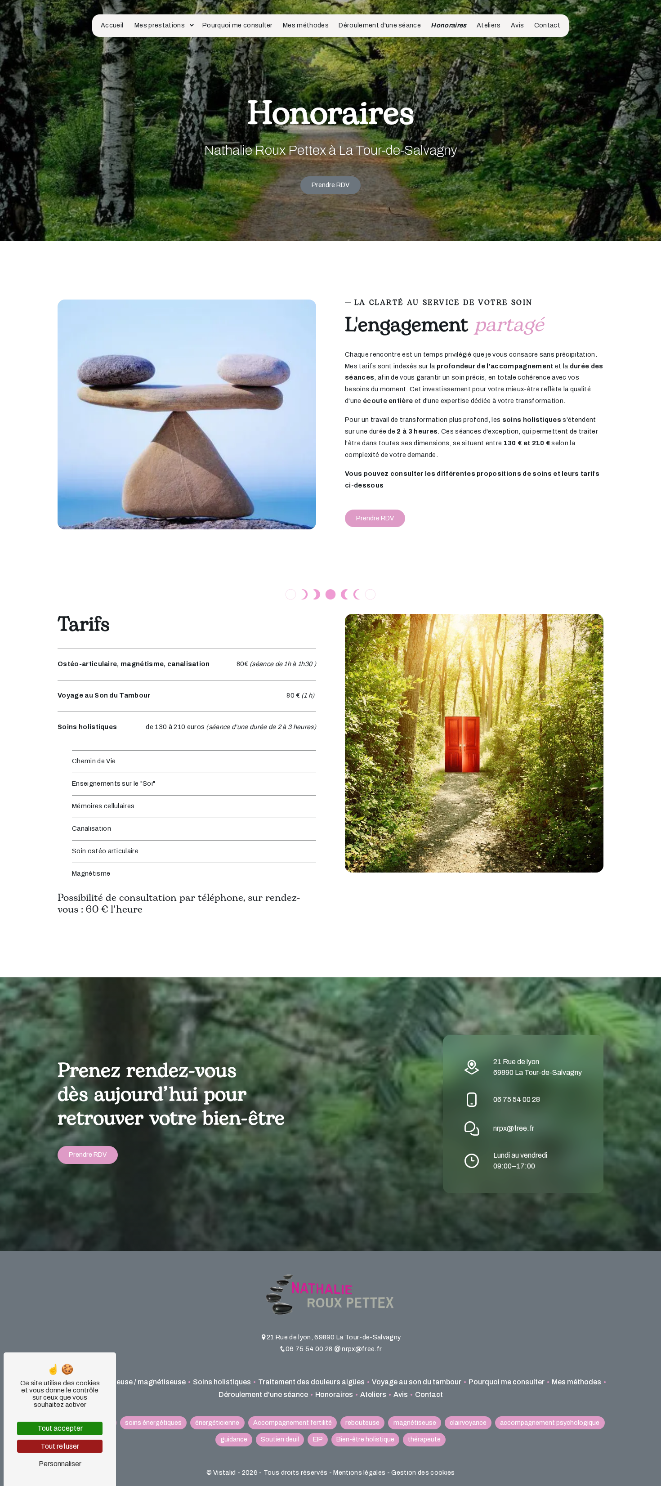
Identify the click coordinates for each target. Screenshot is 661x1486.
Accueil (112, 25)
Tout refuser (59, 1446)
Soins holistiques (222, 1382)
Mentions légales (359, 1472)
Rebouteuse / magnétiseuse (139, 1382)
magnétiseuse (414, 1422)
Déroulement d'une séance (380, 25)
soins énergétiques (153, 1422)
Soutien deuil (280, 1439)
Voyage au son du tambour (416, 1382)
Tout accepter (60, 1428)
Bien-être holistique (365, 1439)
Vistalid (225, 1472)
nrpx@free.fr (513, 1128)
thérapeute (424, 1439)
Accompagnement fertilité (292, 1422)
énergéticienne (217, 1422)
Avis (517, 25)
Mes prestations (159, 25)
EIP (318, 1439)
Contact (547, 25)
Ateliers (489, 25)
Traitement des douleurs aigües (311, 1382)
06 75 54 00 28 (516, 1099)
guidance (233, 1439)
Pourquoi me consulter (237, 25)
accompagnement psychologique (549, 1422)
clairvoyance (468, 1422)
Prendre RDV (330, 184)
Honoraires (448, 25)
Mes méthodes (306, 25)
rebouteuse (362, 1422)
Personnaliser (60, 1464)
